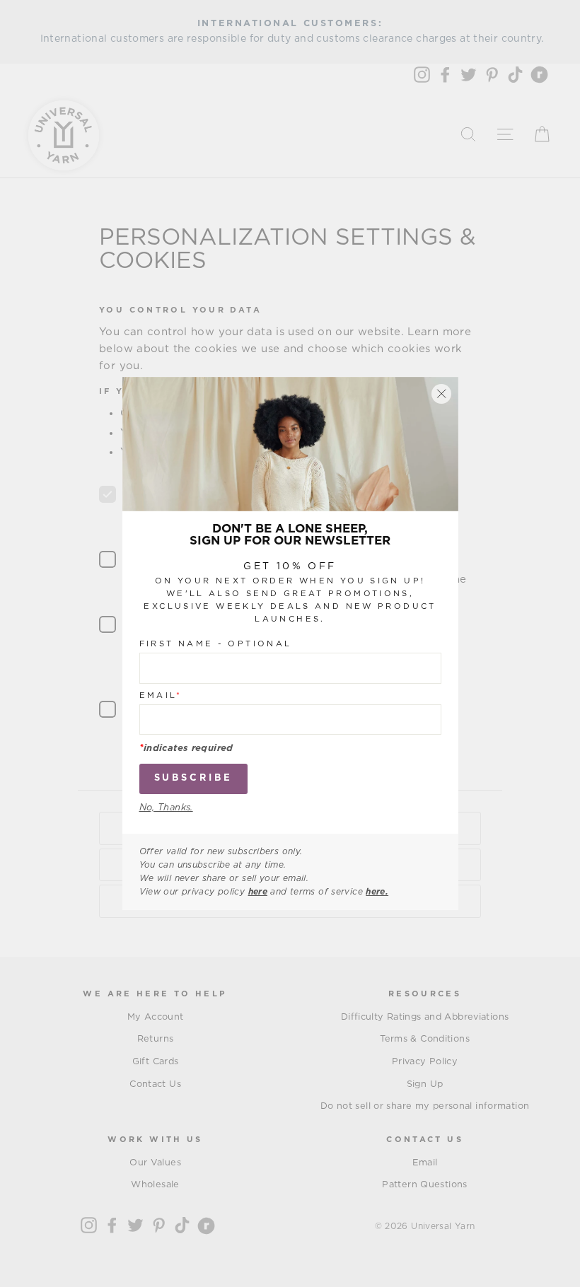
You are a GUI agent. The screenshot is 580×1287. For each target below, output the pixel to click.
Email (160, 695)
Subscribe (193, 778)
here (258, 891)
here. (377, 891)
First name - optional (215, 644)
